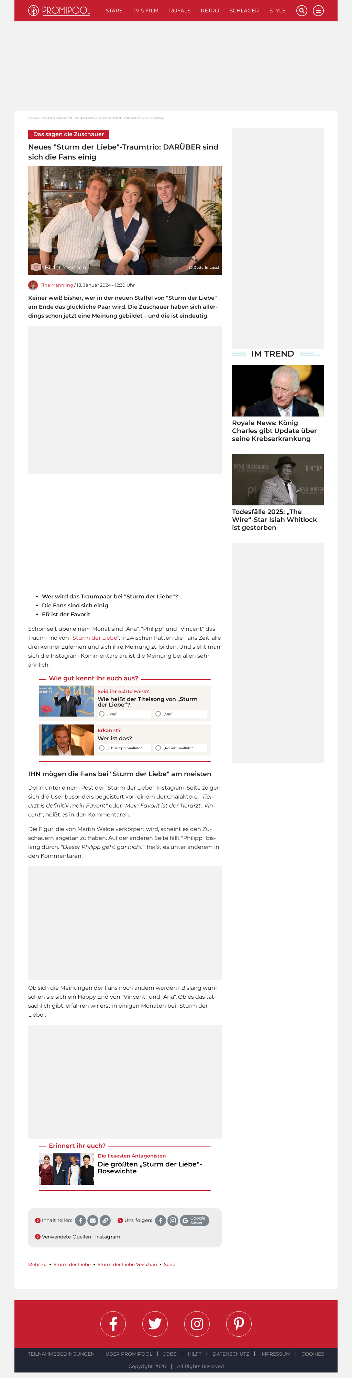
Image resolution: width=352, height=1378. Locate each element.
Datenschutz (230, 1354)
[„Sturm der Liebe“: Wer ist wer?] (66, 739)
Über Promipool (129, 1354)
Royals (179, 10)
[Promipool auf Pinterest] (238, 1324)
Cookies (312, 1354)
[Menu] (318, 10)
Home (33, 118)
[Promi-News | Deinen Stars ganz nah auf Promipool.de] (64, 10)
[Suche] (301, 10)
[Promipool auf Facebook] (113, 1324)
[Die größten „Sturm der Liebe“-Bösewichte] (66, 1168)
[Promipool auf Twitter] (155, 1324)
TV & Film (145, 10)
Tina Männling (57, 285)
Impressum (275, 1354)
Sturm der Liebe (95, 638)
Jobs (170, 1354)
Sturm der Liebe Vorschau (127, 1264)
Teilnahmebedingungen (61, 1354)
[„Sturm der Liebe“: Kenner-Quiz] (66, 703)
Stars (114, 10)
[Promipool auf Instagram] (197, 1324)
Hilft (194, 1354)
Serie (169, 1264)
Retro (210, 10)
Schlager (244, 10)
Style (278, 10)
